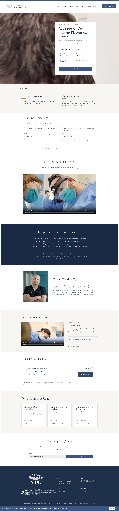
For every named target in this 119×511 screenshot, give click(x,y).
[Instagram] (82, 491)
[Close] (117, 508)
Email (31, 453)
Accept (112, 508)
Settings (104, 508)
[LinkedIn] (85, 491)
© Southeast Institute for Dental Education (32, 503)
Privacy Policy (47, 503)
